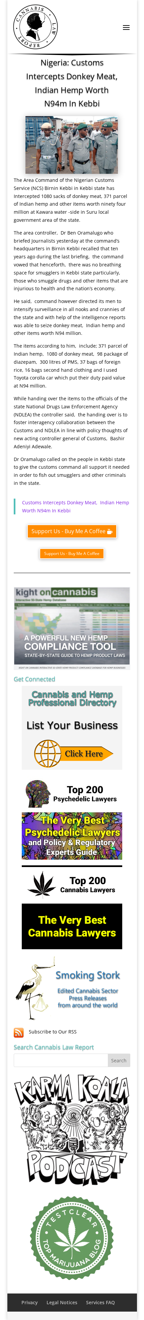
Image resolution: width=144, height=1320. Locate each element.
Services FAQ (100, 1302)
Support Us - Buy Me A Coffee (68, 531)
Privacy (29, 1302)
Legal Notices (62, 1302)
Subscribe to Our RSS (53, 1031)
